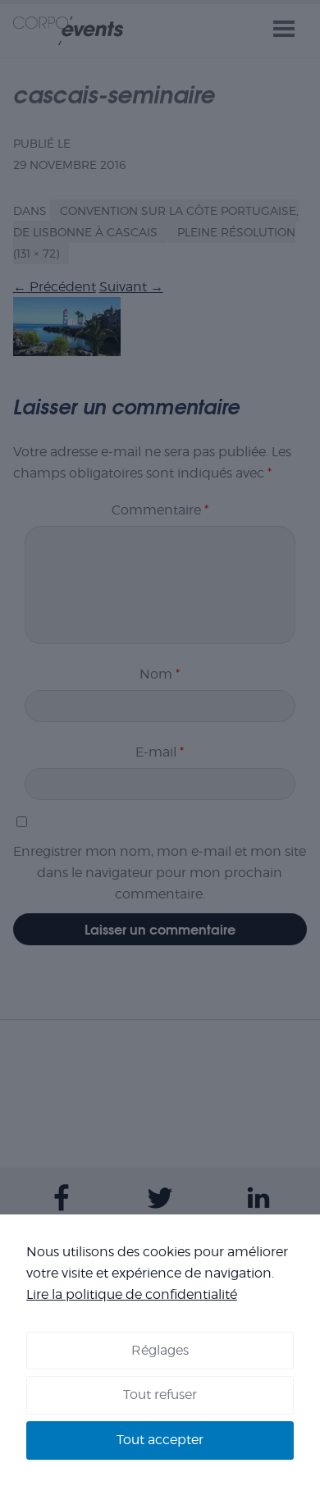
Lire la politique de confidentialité (131, 1294)
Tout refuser (160, 1394)
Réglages (160, 1350)
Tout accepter (160, 1439)
